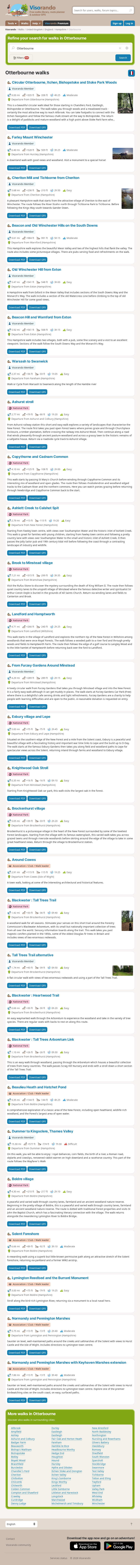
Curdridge (17, 1499)
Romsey (96, 1449)
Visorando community (18, 1545)
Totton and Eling (101, 1478)
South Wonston (100, 1456)
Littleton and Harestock (65, 1492)
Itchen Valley (59, 1474)
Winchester (98, 1503)
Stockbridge (99, 1464)
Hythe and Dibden (62, 1467)
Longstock (57, 1496)
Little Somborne (61, 1489)
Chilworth (16, 1485)
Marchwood (58, 1499)
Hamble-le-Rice (60, 1446)
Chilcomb (16, 1481)
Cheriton (16, 1474)
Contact (10, 1538)
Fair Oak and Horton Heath (67, 1438)
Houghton (57, 1456)
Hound (55, 1460)
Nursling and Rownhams (106, 1438)
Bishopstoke (18, 1453)
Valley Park (98, 1489)
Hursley (56, 1464)
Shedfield (97, 1453)
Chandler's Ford (20, 1471)
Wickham (97, 1499)
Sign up (117, 23)
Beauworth (17, 1446)
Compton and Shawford (24, 1492)
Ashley (15, 1435)
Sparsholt (97, 1460)
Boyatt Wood (18, 1460)
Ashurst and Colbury (23, 1438)
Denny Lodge (18, 1503)
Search (123, 57)
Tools (11, 23)
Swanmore (98, 1467)
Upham (96, 1485)
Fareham (57, 1442)
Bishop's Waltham (21, 1449)
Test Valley (98, 1471)
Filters (22, 57)
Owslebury (98, 1446)
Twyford (96, 1481)
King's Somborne (61, 1478)
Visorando (10, 29)
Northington (99, 1435)
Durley (55, 1428)
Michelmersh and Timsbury (67, 1503)
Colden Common (20, 1489)
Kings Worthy (59, 1481)
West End (97, 1492)
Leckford (56, 1485)
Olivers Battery (100, 1442)
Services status (58, 1558)
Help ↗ (36, 23)
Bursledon (17, 1467)
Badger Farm (18, 1442)
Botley (14, 1456)
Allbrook (15, 1428)
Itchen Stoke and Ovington (67, 1471)
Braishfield (17, 1464)
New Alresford (100, 1428)
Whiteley (97, 1496)
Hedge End (58, 1453)
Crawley (15, 1496)
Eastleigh (57, 1431)
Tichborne (98, 1474)
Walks (24, 23)
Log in (129, 23)
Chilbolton (17, 1478)
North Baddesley (101, 1431)
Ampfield (16, 1431)
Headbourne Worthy (63, 1449)
